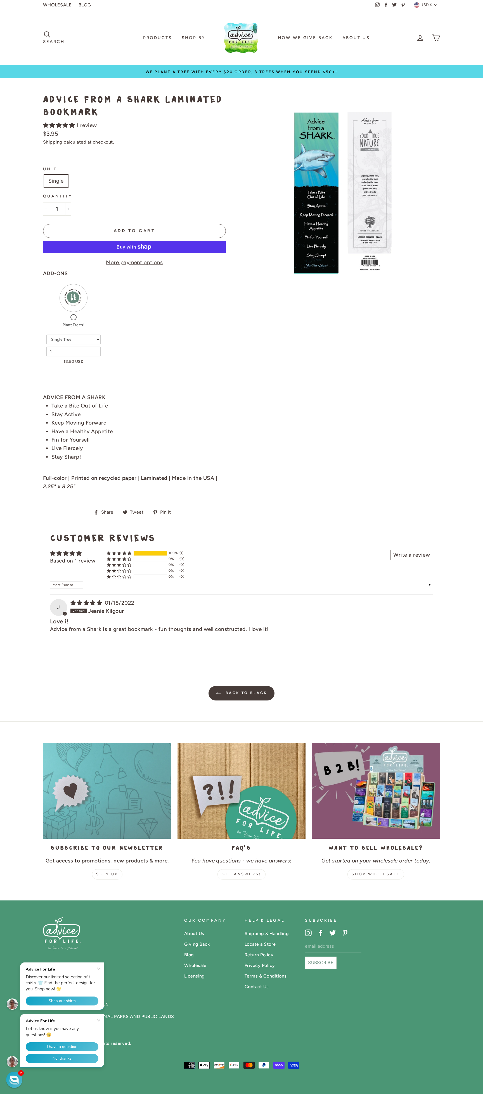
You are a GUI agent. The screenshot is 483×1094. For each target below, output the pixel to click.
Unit (50, 168)
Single (56, 181)
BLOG (85, 5)
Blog (189, 954)
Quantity (57, 196)
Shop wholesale (376, 874)
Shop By (193, 37)
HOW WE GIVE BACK (305, 37)
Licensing (194, 976)
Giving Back (197, 944)
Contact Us (257, 986)
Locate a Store (260, 944)
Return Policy (259, 954)
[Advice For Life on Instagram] (308, 932)
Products (157, 37)
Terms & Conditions (266, 976)
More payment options (134, 262)
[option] (241, 71)
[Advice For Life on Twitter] (332, 932)
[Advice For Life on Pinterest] (345, 932)
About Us (356, 37)
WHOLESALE (57, 5)
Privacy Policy (260, 965)
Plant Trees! (74, 325)
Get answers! (241, 874)
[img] (87, 603)
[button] (59, 125)
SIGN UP (107, 874)
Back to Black (245, 693)
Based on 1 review (72, 560)
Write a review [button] (411, 555)
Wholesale (195, 965)
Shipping (53, 142)
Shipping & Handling (267, 933)
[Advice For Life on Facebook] (320, 932)
